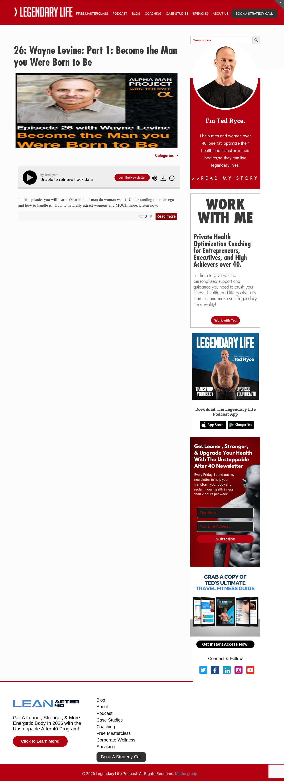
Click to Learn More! (40, 741)
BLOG (136, 13)
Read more (166, 216)
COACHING (153, 13)
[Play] (30, 177)
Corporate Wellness (116, 740)
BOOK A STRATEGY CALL (254, 13)
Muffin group (186, 773)
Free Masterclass (114, 733)
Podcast (104, 713)
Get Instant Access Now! (225, 644)
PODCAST (119, 13)
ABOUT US (221, 13)
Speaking (106, 746)
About (102, 706)
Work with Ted (225, 320)
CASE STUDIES (177, 13)
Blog (101, 700)
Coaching (106, 726)
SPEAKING (200, 13)
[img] (172, 178)
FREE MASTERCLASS (92, 13)
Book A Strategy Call (121, 756)
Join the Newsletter (132, 177)
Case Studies (110, 720)
